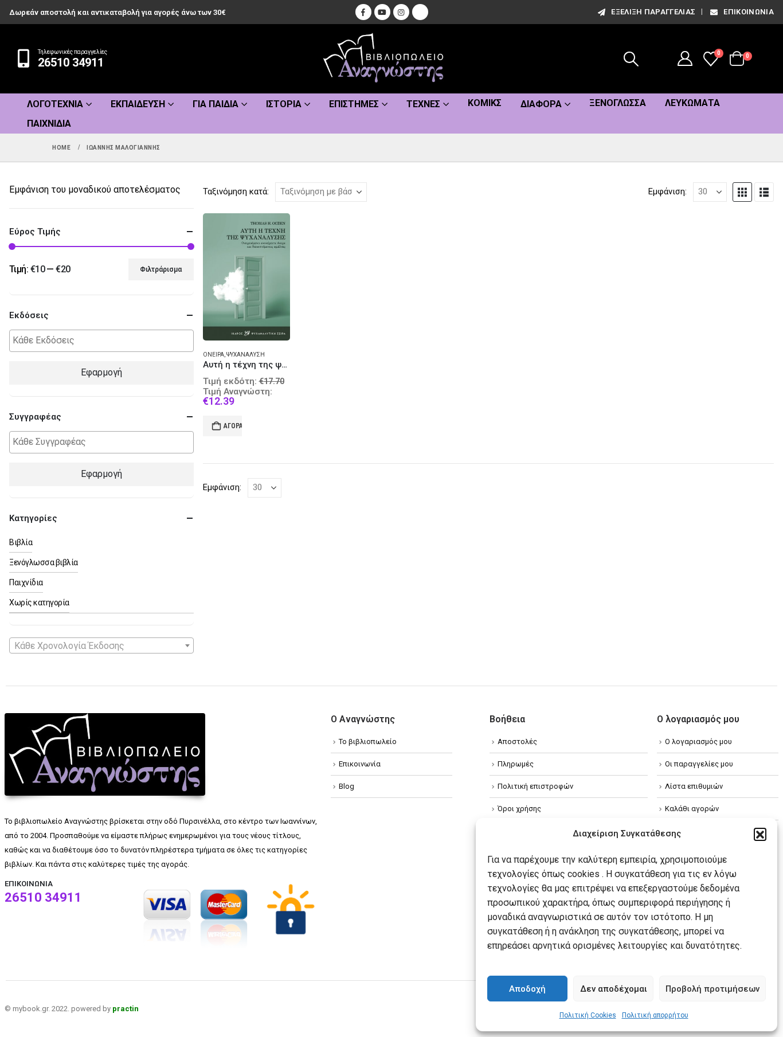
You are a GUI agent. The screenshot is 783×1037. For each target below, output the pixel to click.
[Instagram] (401, 12)
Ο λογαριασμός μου (698, 741)
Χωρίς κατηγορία (39, 602)
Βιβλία (20, 542)
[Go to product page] (247, 277)
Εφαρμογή (101, 372)
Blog (346, 786)
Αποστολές (517, 741)
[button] (760, 834)
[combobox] (101, 645)
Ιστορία (284, 104)
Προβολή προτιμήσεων (712, 989)
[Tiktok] (420, 12)
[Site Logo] (383, 59)
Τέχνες (423, 104)
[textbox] (104, 340)
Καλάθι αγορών (692, 808)
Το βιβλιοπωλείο (368, 741)
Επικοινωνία (748, 11)
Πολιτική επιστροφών (535, 786)
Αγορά (233, 426)
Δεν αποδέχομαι (613, 989)
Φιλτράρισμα (161, 269)
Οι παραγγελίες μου (699, 764)
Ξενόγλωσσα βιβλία (43, 562)
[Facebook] (363, 12)
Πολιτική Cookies (587, 1015)
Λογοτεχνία (55, 104)
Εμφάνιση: (667, 191)
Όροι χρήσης (519, 808)
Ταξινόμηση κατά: (236, 191)
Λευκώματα (692, 102)
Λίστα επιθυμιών (694, 786)
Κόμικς (485, 102)
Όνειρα (213, 354)
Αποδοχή (527, 989)
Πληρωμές (516, 764)
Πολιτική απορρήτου (655, 1015)
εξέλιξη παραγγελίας (653, 11)
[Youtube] (382, 12)
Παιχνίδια (49, 123)
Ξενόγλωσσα (617, 102)
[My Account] (685, 58)
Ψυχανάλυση (245, 354)
